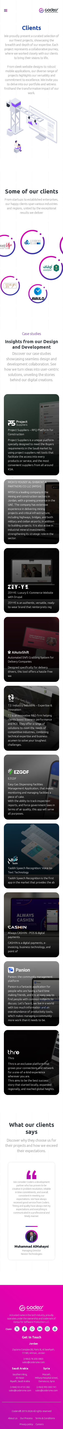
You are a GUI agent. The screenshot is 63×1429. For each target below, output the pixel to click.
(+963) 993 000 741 (46, 1387)
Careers (40, 1424)
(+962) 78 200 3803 (33, 1359)
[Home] (48, 10)
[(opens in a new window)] (8, 1329)
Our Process (26, 1418)
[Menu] (5, 10)
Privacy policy (26, 1424)
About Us (12, 1418)
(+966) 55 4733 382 (20, 1387)
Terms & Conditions (45, 1418)
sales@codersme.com (33, 1362)
